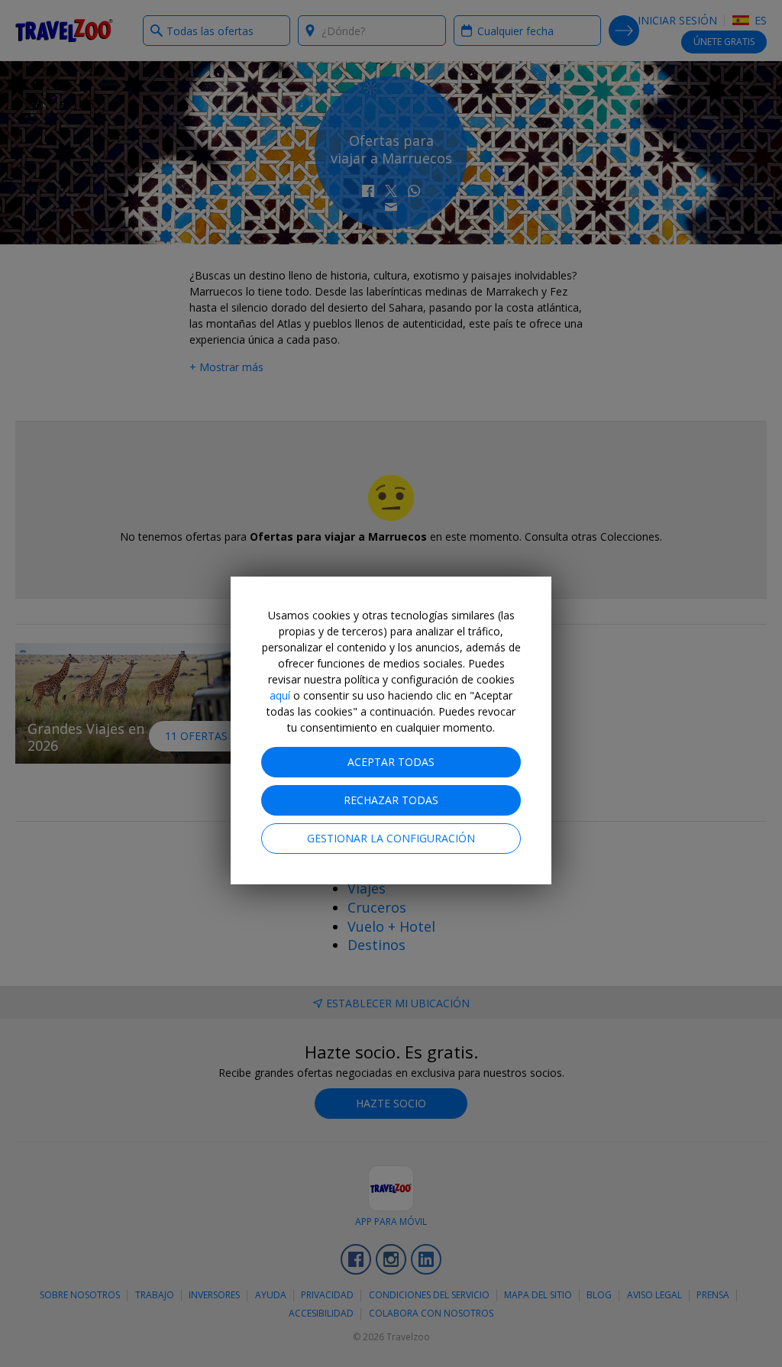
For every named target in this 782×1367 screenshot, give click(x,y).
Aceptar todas (391, 762)
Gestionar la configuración (391, 838)
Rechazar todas (391, 800)
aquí (280, 695)
